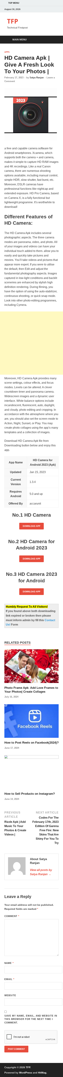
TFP (12, 21)
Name (9, 963)
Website (10, 995)
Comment (11, 916)
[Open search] (54, 40)
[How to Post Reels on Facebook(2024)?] (31, 722)
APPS (6, 52)
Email (9, 979)
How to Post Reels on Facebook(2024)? (31, 742)
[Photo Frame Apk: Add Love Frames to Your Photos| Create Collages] (31, 667)
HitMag (42, 1072)
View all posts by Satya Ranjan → (41, 872)
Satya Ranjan (37, 77)
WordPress (25, 1072)
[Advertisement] (31, 343)
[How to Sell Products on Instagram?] (31, 773)
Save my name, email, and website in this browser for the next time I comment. (30, 1019)
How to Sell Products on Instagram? (29, 793)
